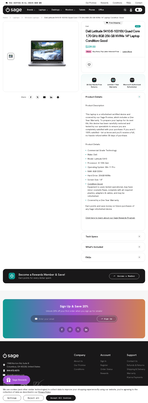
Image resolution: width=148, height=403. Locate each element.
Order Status (106, 369)
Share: (23, 97)
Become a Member (125, 276)
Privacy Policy (44, 392)
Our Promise (91, 3)
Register (104, 365)
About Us (78, 361)
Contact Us (132, 361)
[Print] (58, 97)
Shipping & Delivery (136, 369)
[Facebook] (30, 97)
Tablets (82, 10)
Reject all (33, 398)
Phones (92, 10)
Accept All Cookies (60, 398)
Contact (138, 3)
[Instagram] (70, 330)
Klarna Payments (135, 377)
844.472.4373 (13, 370)
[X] (37, 97)
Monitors (69, 10)
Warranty (131, 373)
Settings (12, 398)
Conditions (117, 3)
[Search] (125, 10)
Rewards (104, 3)
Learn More (127, 51)
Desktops (56, 10)
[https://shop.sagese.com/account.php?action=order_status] (131, 10)
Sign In (103, 361)
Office (101, 10)
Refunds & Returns (135, 365)
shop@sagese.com (15, 375)
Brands (30, 10)
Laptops (42, 10)
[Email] (44, 97)
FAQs (128, 3)
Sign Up (108, 319)
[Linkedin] (51, 97)
